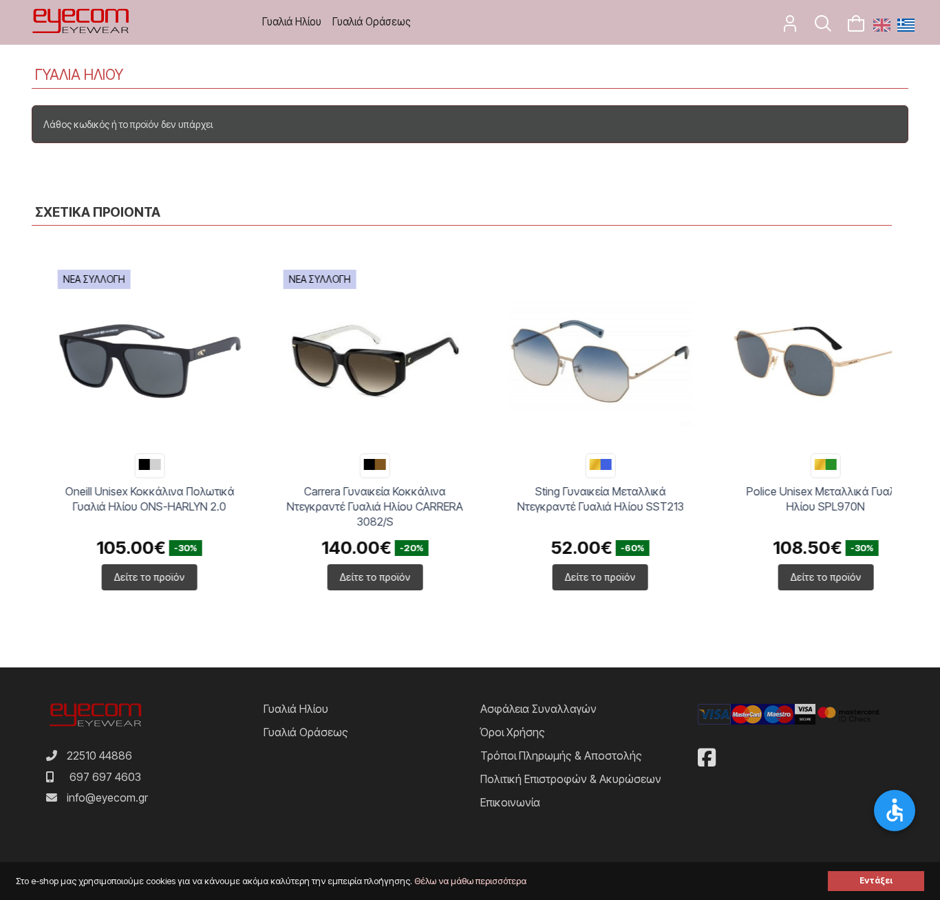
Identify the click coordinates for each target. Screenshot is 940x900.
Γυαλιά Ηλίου (291, 21)
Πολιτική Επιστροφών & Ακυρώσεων (570, 779)
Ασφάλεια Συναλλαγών (538, 709)
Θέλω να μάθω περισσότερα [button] (470, 881)
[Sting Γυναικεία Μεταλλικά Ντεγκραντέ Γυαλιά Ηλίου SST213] (574, 362)
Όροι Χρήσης (512, 732)
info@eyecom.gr (107, 797)
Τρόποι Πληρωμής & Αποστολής (561, 755)
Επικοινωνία (510, 802)
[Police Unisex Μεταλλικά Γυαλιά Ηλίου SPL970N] (800, 362)
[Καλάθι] (850, 27)
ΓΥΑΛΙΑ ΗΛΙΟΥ (79, 74)
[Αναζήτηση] (816, 27)
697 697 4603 (105, 777)
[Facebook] (707, 757)
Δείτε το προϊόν (123, 577)
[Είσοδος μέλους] (783, 27)
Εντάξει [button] (876, 881)
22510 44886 (99, 755)
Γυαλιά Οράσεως (371, 21)
